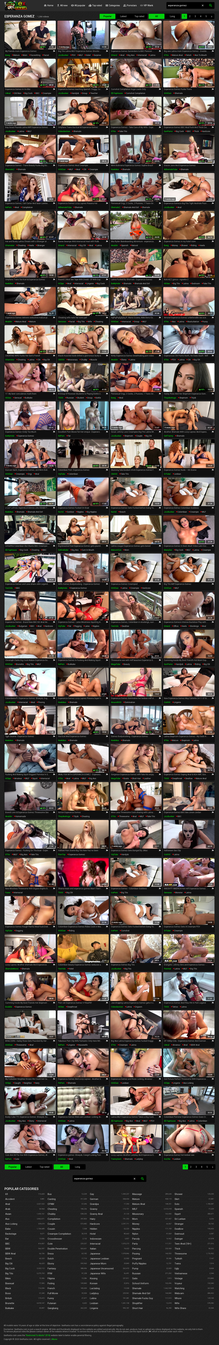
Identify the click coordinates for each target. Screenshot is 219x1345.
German (94, 1199)
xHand (114, 55)
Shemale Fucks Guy (142, 1298)
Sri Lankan (180, 1218)
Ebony (51, 1263)
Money (135, 1223)
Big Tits (9, 1273)
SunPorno (168, 131)
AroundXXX (116, 702)
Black (8, 1288)
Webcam (179, 1293)
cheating (22, 245)
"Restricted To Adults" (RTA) (37, 1335)
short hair (136, 778)
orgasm (138, 1007)
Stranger (179, 1223)
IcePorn (114, 892)
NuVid (60, 512)
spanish (124, 245)
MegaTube (115, 664)
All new (62, 5)
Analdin (114, 245)
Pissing (136, 1253)
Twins (178, 1263)
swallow (125, 626)
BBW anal (195, 1045)
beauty (127, 664)
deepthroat (177, 778)
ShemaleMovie (11, 969)
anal (122, 55)
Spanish (179, 1209)
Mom (135, 1218)
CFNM (51, 1204)
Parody (136, 1238)
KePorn (8, 207)
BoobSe (8, 1007)
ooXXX (167, 702)
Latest (123, 16)
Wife (177, 1303)
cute (17, 1159)
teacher (94, 93)
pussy (205, 322)
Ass (7, 1218)
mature (16, 55)
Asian (8, 1214)
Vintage (179, 1278)
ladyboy (139, 1159)
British (8, 1298)
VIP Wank (146, 5)
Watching (179, 1288)
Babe (8, 1228)
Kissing (93, 1278)
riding (194, 245)
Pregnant (137, 1258)
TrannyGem (116, 1159)
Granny (93, 1209)
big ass (131, 55)
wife (90, 322)
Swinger (179, 1238)
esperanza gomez (26, 436)
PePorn (61, 1083)
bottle (98, 398)
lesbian (177, 474)
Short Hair (137, 1308)
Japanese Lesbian (99, 1258)
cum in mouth (88, 550)
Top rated (95, 5)
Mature (136, 1199)
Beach (8, 1258)
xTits (166, 55)
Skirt (177, 1199)
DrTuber (167, 474)
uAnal (8, 93)
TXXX (60, 398)
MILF (81, 55)
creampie (47, 93)
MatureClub (116, 550)
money (175, 245)
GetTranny (168, 436)
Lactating (95, 1288)
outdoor (70, 512)
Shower (179, 1194)
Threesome (181, 1253)
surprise (97, 55)
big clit (83, 245)
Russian (136, 1273)
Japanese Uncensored (102, 1268)
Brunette (9, 1303)
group (84, 93)
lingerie (90, 283)
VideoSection (64, 131)
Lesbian (94, 1303)
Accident (10, 1199)
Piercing (136, 1248)
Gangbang (53, 1308)
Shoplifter (137, 1303)
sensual (18, 398)
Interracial (95, 1243)
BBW (7, 1248)
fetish (188, 55)
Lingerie (94, 1308)
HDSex (167, 283)
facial (46, 55)
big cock (28, 93)
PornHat (167, 969)
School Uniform (140, 1283)
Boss (8, 1293)
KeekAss (115, 169)
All (156, 16)
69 (6, 1194)
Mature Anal (138, 1204)
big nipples (92, 512)
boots (126, 778)
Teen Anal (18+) (183, 1243)
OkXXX (61, 360)
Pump (135, 1268)
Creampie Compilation (59, 1233)
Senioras (62, 322)
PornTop (61, 854)
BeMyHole (115, 283)
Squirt (178, 1214)
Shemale (136, 1288)
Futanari (52, 1303)
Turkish (178, 1258)
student (80, 398)
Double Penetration (58, 1248)
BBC (37, 93)
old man (17, 93)
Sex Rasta (15, 5)
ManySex (168, 550)
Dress (51, 1253)
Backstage (10, 1233)
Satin (135, 1278)
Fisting (51, 1283)
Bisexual (9, 1283)
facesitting (35, 55)
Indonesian (95, 1238)
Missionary (138, 1214)
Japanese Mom (98, 1263)
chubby (84, 360)
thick (196, 131)
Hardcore (95, 1223)
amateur (18, 778)
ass (174, 322)
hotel (88, 55)
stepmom (183, 398)
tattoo (175, 1007)
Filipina (51, 1278)
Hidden (93, 1228)
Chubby (51, 1214)
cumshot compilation (135, 93)
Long (172, 16)
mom (25, 55)
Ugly (177, 1268)
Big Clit (9, 1263)
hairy (37, 1083)
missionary (73, 360)
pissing (41, 702)
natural (134, 245)
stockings (194, 626)
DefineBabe (63, 550)
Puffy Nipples (139, 1263)
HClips (61, 283)
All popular (78, 5)
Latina (93, 1298)
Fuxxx (7, 892)
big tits (176, 283)
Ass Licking (11, 1223)
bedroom (196, 283)
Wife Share (180, 1308)
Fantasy (52, 1268)
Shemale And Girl (141, 1293)
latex (87, 626)
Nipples (136, 1228)
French (51, 1288)
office (175, 626)
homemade (20, 816)
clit (84, 169)
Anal (7, 1204)
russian (70, 398)
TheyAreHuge (170, 398)
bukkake (28, 398)
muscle (93, 360)
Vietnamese (181, 1273)
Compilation (54, 1218)
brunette (20, 664)
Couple (51, 1223)
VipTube (61, 474)
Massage (137, 1194)
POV (74, 55)
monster (179, 892)
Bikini (8, 1278)
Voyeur (178, 1283)
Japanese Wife (98, 1273)
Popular (107, 16)
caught (17, 1083)
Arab (7, 1209)
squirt (35, 778)
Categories (112, 5)
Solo (177, 1204)
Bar (7, 1238)
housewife (83, 1045)
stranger (41, 245)
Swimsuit (179, 1233)
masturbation (193, 322)
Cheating (52, 1209)
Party (135, 1243)
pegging (78, 626)
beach (123, 512)
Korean (93, 1283)
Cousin (51, 1228)
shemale (179, 93)
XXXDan (167, 93)
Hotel (93, 1233)
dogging (19, 931)
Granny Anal (96, 1214)
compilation (27, 207)
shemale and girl (131, 207)
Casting (52, 1199)
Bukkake (9, 1308)
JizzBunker (63, 55)
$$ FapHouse (117, 93)
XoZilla (167, 1159)
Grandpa (94, 1204)
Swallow (179, 1228)
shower (184, 245)
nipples (80, 512)
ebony (123, 360)
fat (69, 436)
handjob (75, 93)
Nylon (135, 1233)
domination (130, 702)
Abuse (54, 1339)
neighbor (28, 1083)
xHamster (9, 245)
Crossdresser (55, 1238)
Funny (51, 1298)
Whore (178, 1298)
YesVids (9, 588)
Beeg (7, 55)
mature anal (177, 55)
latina (152, 55)
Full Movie (53, 1293)
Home (48, 5)
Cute (50, 1243)
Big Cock (10, 1268)
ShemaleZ (9, 169)
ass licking (188, 1083)
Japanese (95, 1253)
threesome (124, 816)
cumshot (125, 931)
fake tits (123, 131)
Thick (177, 1248)
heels (31, 245)
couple (139, 436)
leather (147, 778)
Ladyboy (94, 1293)
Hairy (92, 1218)
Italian (93, 1248)
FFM (50, 1273)
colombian (73, 474)
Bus (50, 1194)
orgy (30, 474)
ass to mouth (201, 55)
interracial (142, 55)
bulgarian (23, 626)
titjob (193, 398)
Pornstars (130, 5)
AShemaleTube (170, 169)
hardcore (206, 131)
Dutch (51, 1258)
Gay (92, 1194)
